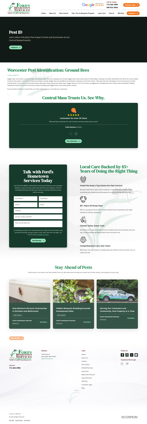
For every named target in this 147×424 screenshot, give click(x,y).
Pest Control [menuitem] (63, 13)
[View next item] (76, 134)
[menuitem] (11, 420)
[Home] (18, 8)
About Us (84, 358)
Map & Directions (47, 359)
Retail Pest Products (88, 375)
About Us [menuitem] (52, 13)
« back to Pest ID (12, 75)
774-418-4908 (112, 4)
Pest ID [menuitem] (111, 13)
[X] (131, 355)
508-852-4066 (112, 7)
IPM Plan (84, 381)
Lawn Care (84, 371)
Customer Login (86, 385)
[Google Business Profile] (136, 355)
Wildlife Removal (87, 368)
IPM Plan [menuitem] (121, 13)
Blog (83, 388)
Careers (84, 361)
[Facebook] (122, 355)
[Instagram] (127, 355)
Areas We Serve (86, 378)
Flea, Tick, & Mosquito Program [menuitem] (83, 13)
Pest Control (85, 364)
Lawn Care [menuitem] (101, 13)
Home (83, 354)
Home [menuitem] (43, 13)
